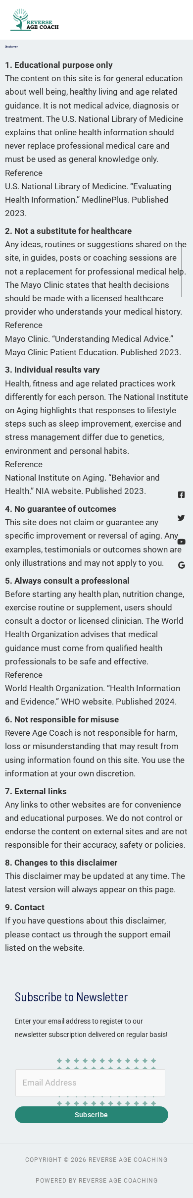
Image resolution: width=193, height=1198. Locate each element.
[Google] (181, 565)
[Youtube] (181, 541)
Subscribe (91, 1115)
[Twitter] (181, 518)
